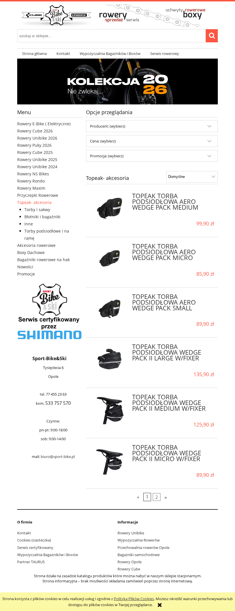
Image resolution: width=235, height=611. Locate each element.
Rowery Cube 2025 (35, 152)
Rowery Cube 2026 (35, 131)
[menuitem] (34, 54)
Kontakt (24, 532)
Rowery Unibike (130, 532)
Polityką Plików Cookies (134, 598)
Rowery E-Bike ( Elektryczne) (43, 123)
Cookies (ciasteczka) (34, 540)
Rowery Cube (128, 569)
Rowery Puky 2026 (34, 145)
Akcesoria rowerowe (36, 245)
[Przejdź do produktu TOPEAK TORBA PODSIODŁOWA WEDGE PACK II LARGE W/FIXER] (110, 359)
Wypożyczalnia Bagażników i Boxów (47, 554)
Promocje (26, 274)
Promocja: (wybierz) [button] (107, 155)
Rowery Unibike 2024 (37, 166)
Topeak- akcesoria (34, 202)
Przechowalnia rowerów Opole (143, 547)
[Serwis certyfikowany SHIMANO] (49, 311)
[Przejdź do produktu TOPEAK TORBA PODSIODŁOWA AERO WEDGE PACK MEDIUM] (110, 208)
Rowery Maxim (31, 188)
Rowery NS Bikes (33, 173)
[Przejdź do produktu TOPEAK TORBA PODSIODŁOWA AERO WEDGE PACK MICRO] (110, 258)
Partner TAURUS (31, 561)
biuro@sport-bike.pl (58, 456)
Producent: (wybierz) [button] (107, 126)
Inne (28, 224)
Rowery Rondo (31, 181)
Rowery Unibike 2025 (37, 159)
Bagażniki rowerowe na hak (43, 259)
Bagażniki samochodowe (138, 554)
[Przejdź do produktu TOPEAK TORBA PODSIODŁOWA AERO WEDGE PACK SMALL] (110, 309)
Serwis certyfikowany (35, 547)
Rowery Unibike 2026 (37, 138)
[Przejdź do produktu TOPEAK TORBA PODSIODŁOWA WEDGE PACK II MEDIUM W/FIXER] (110, 409)
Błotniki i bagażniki (42, 216)
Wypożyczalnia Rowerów (138, 540)
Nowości (25, 266)
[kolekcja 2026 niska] (117, 81)
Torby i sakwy (37, 209)
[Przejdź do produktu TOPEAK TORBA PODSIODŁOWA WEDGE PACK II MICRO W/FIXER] (110, 460)
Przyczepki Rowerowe (37, 195)
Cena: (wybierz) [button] (103, 141)
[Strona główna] (117, 15)
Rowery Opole (129, 561)
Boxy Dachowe (31, 252)
